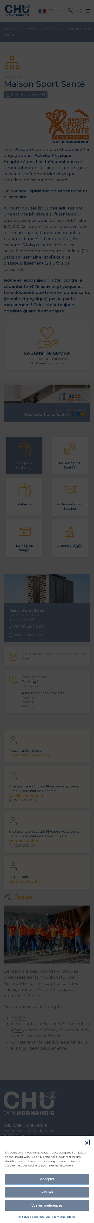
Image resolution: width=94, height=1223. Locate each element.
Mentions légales (63, 1216)
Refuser (47, 1192)
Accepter (47, 1179)
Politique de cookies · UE (33, 1216)
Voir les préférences (47, 1205)
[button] (86, 1142)
